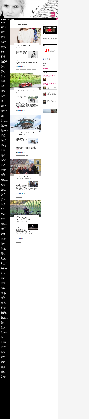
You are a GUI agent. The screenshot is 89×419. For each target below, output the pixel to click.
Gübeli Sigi (2, 124)
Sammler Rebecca (3, 286)
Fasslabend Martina (3, 81)
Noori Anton (2, 229)
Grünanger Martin (3, 123)
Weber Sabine (3, 360)
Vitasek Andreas (3, 353)
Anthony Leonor (3, 31)
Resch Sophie (3, 273)
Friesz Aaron (3, 97)
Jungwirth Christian (3, 156)
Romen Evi (2, 276)
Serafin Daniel (3, 315)
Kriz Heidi (2, 183)
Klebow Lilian (3, 164)
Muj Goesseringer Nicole (4, 222)
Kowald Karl (2, 179)
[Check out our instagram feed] (49, 59)
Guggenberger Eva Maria (4, 125)
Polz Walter (2, 251)
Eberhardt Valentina (3, 74)
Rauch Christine (3, 266)
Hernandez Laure (3, 136)
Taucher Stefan (3, 335)
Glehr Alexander (3, 109)
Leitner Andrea (3, 195)
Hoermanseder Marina (4, 139)
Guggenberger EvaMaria (4, 126)
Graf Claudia (2, 117)
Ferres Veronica (3, 85)
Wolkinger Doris (3, 372)
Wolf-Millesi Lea (3, 371)
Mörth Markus (3, 217)
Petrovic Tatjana (3, 242)
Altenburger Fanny (3, 28)
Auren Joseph (3, 37)
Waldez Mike (3, 355)
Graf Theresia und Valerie (4, 118)
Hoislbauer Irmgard (3, 145)
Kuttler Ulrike (3, 186)
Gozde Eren (2, 116)
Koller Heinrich (3, 174)
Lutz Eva (2, 202)
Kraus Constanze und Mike (4, 180)
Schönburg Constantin (4, 305)
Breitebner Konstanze (4, 55)
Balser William (3, 42)
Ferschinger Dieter (3, 86)
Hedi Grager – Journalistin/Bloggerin (8, 19)
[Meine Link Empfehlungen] (50, 110)
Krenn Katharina (3, 181)
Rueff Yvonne (3, 282)
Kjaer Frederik (3, 163)
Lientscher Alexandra (4, 198)
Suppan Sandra (3, 330)
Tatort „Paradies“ (23, 177)
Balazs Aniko (3, 40)
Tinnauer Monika (3, 341)
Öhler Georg (3, 233)
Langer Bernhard (3, 190)
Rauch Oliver (3, 267)
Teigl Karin (2, 337)
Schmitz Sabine (3, 297)
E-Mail (44, 65)
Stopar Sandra (3, 326)
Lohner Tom (2, 200)
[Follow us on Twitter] (45, 59)
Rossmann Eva (3, 279)
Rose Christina (3, 277)
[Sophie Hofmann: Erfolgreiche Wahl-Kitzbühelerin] (44, 102)
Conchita (2, 66)
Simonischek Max (3, 316)
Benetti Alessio (3, 46)
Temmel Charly (3, 338)
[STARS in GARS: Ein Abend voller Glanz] (44, 94)
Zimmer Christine (3, 377)
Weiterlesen (21, 63)
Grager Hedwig (3, 119)
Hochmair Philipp (3, 138)
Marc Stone (2, 210)
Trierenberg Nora (3, 346)
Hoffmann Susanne (3, 143)
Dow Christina (3, 72)
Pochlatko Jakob (3, 248)
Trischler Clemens (3, 347)
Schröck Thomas (3, 308)
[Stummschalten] (54, 33)
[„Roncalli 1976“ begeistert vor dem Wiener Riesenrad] (44, 87)
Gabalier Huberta (3, 102)
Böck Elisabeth (3, 52)
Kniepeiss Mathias (3, 168)
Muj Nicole (2, 223)
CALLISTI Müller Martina (4, 61)
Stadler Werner (3, 322)
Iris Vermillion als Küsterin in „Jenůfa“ (23, 218)
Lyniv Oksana (3, 204)
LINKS (55, 19)
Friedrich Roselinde (3, 96)
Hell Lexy (2, 135)
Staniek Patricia (3, 323)
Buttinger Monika (3, 59)
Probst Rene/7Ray (3, 257)
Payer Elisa (2, 240)
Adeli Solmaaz (3, 23)
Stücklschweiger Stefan (4, 328)
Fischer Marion (3, 90)
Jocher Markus (3, 155)
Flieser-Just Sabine (3, 92)
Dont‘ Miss (44, 19)
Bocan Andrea (3, 51)
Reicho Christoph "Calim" (4, 269)
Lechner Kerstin (3, 192)
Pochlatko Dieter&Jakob (4, 246)
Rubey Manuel (3, 281)
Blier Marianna (3, 50)
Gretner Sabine (3, 120)
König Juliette (3, 176)
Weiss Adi (2, 362)
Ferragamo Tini (3, 84)
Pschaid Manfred (3, 259)
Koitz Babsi (2, 173)
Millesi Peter (3, 215)
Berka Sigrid (2, 48)
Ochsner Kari (3, 232)
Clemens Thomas (3, 65)
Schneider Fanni (3, 299)
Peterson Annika (3, 241)
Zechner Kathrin (3, 374)
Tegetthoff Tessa (3, 336)
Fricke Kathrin (3, 95)
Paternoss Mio (3, 239)
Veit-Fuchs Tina (3, 351)
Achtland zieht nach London (24, 46)
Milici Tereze (3, 214)
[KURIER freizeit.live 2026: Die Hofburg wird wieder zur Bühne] (44, 79)
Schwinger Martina (3, 312)
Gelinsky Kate (3, 106)
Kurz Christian (3, 185)
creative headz (3, 67)
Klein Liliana (2, 165)
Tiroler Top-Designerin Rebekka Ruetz (25, 133)
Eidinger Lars (3, 76)
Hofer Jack (2, 140)
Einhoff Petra (3, 77)
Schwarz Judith (3, 310)
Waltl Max (2, 357)
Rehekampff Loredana (4, 268)
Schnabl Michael (3, 298)
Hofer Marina (3, 141)
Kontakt (51, 19)
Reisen (41, 19)
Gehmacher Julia (3, 105)
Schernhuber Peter (3, 291)
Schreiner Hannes (3, 307)
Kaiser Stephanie (3, 159)
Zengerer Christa (3, 375)
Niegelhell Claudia (3, 227)
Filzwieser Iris (3, 87)
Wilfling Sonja (3, 367)
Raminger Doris (3, 264)
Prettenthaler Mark (3, 256)
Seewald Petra (3, 314)
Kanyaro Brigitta (3, 160)
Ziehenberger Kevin (3, 376)
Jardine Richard (3, 154)
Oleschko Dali (3, 235)
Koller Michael (3, 175)
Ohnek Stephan (3, 234)
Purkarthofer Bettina (4, 261)
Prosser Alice (3, 258)
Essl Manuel (2, 79)
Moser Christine (3, 219)
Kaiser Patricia (3, 158)
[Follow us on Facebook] (43, 59)
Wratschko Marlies (3, 373)
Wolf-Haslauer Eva (3, 370)
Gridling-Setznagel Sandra (4, 121)
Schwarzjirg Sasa (3, 311)
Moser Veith (2, 220)
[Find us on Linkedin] (47, 59)
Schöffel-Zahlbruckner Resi (4, 304)
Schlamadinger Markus (4, 294)
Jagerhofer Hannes (3, 153)
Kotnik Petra (2, 178)
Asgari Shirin (2, 33)
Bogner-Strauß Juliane (4, 53)
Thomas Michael (3, 340)
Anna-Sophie (3, 30)
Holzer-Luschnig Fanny (4, 146)
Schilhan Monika (3, 292)
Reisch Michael (3, 271)
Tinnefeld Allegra (3, 342)
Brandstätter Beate (3, 54)
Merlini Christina (3, 213)
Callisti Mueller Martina (4, 60)
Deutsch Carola (3, 70)
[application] (50, 30)
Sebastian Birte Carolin (4, 313)
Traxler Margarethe (3, 345)
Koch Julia (2, 171)
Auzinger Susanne (3, 38)
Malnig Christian (3, 208)
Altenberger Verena (3, 27)
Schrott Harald (3, 309)
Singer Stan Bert (3, 317)
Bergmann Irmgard (3, 47)
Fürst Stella (2, 101)
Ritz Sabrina (2, 274)
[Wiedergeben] (44, 33)
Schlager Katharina (3, 293)
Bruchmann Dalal (3, 56)
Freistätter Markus (3, 94)
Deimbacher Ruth (3, 69)
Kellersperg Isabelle (3, 161)
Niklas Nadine (3, 228)
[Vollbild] (56, 33)
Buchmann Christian (3, 58)
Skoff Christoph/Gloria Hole (4, 318)
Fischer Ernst (3, 89)
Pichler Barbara (3, 243)
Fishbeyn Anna (3, 91)
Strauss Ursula (3, 327)
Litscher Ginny (3, 199)
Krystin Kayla (3, 184)
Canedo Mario (3, 62)
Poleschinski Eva (3, 250)
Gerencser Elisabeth (3, 107)
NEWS (48, 19)
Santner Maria (3, 288)
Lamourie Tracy (3, 188)
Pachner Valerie (3, 237)
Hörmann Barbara (3, 150)
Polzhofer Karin (3, 252)
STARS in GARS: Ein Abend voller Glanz (49, 91)
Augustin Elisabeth (3, 35)
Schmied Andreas (3, 296)
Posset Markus (3, 254)
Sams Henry (2, 287)
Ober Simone (3, 230)
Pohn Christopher (3, 249)
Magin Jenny (2, 205)
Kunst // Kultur (36, 19)
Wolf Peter (2, 369)
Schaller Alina (3, 289)
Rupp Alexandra (3, 283)
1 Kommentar (23, 221)
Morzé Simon (3, 218)
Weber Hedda (3, 358)
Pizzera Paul (2, 244)
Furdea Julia (2, 100)
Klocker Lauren (3, 166)
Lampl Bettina (3, 189)
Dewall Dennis (3, 71)
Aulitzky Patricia (3, 36)
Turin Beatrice (3, 348)
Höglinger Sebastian (3, 144)
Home (24, 19)
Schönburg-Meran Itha (4, 306)
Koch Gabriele (3, 170)
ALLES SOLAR (3, 25)
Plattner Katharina (3, 245)
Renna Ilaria (2, 272)
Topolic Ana (2, 343)
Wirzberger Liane (3, 368)
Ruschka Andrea (3, 284)
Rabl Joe (2, 263)
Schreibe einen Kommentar (25, 94)
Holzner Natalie (3, 148)
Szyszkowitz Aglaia (3, 331)
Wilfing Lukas (3, 366)
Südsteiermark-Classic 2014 (25, 91)
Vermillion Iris (18, 242)
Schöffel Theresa (3, 303)
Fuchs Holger (3, 99)
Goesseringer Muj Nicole (4, 112)
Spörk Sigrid (2, 320)
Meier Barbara (3, 212)
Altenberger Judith (3, 26)
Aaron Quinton (3, 22)
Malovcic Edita (3, 209)
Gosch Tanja (2, 115)
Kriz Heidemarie (3, 182)
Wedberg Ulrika (3, 361)
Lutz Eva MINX (3, 203)
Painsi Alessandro (3, 238)
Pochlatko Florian (3, 247)
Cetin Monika (3, 64)
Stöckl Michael (3, 325)
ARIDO (2, 32)
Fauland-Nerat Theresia (4, 82)
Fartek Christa (3, 80)
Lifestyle (31, 19)
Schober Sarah (3, 302)
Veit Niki (2, 350)
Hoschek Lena (3, 151)
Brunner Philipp (3, 57)
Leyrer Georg (3, 197)
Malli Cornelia (3, 207)
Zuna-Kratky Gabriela (4, 378)
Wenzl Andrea (3, 363)
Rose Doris (2, 278)
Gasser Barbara (3, 104)
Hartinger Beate (3, 133)
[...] (50, 88)
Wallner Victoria (3, 356)
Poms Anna (2, 253)
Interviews (27, 19)
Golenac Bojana (3, 114)
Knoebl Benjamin (3, 169)
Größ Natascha (3, 122)
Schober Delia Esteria (4, 301)
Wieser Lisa (2, 365)
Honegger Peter (3, 149)
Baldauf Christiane (3, 41)
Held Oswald (3, 134)
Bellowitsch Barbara (3, 45)
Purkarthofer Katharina (4, 262)
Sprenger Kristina (3, 321)
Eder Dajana (2, 75)
